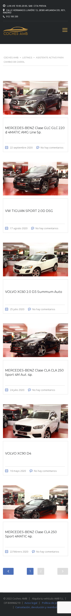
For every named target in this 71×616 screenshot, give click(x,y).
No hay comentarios (52, 147)
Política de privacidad (54, 603)
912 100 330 (12, 16)
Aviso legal (30, 603)
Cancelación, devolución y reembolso (37, 607)
